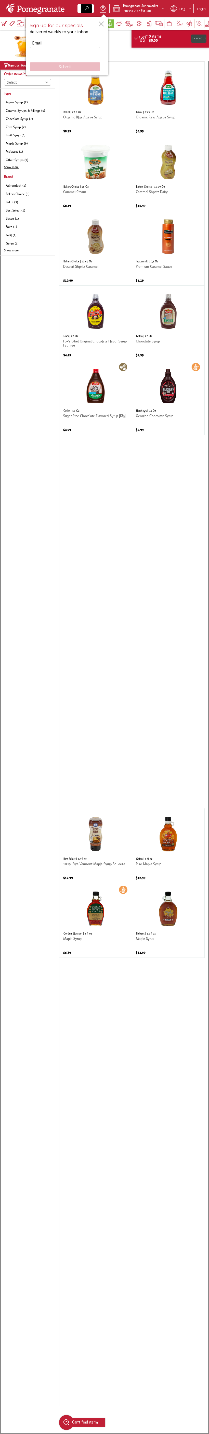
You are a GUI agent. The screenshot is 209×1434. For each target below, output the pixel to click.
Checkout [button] (199, 38)
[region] (170, 39)
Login (201, 9)
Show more (11, 167)
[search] (86, 8)
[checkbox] (27, 102)
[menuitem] (4, 23)
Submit (65, 66)
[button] (102, 8)
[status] (155, 37)
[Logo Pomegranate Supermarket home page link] (36, 8)
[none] (95, 99)
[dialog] (67, 46)
